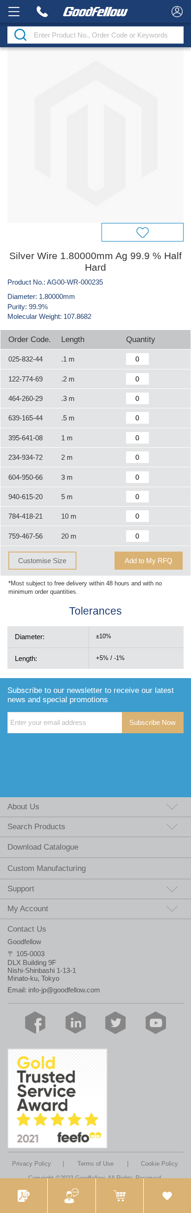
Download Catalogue (42, 847)
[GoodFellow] (95, 11)
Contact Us (26, 929)
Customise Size (42, 561)
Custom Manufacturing (46, 868)
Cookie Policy (159, 1163)
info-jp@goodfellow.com (64, 990)
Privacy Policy (31, 1163)
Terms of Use (95, 1163)
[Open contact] (71, 1195)
